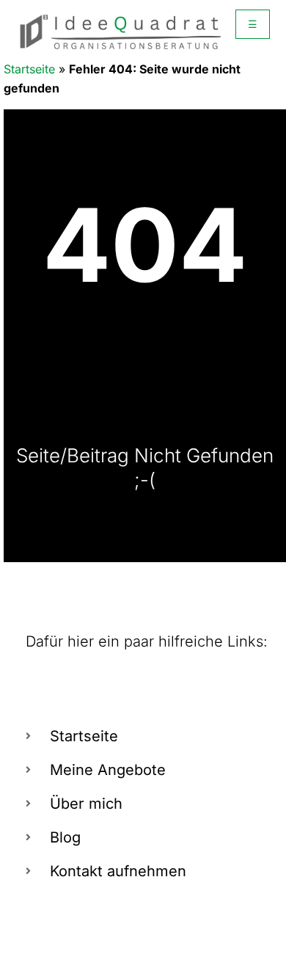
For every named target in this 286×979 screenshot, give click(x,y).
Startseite (29, 69)
